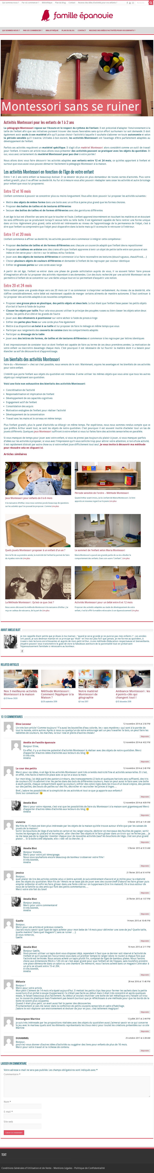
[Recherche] (151, 2)
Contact (72, 3)
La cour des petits (26, 768)
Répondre (145, 736)
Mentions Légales (63, 1168)
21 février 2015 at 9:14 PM (138, 872)
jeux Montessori (42, 431)
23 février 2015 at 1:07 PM (138, 899)
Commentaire (12, 1074)
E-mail (8, 1111)
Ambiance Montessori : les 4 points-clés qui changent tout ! (133, 694)
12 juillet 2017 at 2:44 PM (139, 1018)
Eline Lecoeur (23, 724)
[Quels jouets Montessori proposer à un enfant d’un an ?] (38, 542)
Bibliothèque (47, 3)
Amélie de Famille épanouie (39, 742)
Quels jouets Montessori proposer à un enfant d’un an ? (35, 550)
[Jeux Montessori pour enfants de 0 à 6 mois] (38, 481)
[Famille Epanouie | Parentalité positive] (77, 14)
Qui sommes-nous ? (10, 3)
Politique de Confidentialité (89, 1168)
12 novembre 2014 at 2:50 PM (136, 724)
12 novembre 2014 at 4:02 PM (136, 742)
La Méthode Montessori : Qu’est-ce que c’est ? (29, 602)
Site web (8, 1121)
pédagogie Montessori (20, 128)
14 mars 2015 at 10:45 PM (138, 920)
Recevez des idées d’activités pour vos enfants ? (97, 3)
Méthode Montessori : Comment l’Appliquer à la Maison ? (57, 694)
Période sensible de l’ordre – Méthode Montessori (102, 493)
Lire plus (55, 506)
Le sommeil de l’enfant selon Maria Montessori (100, 550)
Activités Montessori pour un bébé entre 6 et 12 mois (103, 602)
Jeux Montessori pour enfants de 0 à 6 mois (28, 498)
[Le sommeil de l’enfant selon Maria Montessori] (108, 535)
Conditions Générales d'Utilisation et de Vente (26, 1168)
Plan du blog (60, 3)
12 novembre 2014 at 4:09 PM (136, 802)
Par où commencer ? (30, 3)
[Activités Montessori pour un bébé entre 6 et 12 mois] (108, 586)
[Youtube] (130, 3)
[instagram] (133, 3)
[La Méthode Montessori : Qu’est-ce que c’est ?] (38, 587)
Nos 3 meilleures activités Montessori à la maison (20, 693)
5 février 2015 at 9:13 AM (139, 848)
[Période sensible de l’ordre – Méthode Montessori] (108, 475)
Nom (7, 1101)
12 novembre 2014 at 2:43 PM (136, 768)
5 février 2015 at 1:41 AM (139, 822)
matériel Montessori (92, 147)
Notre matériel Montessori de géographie (88, 694)
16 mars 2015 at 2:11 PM (139, 947)
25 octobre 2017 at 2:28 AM (138, 1038)
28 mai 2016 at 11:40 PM (139, 981)
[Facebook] (127, 3)
